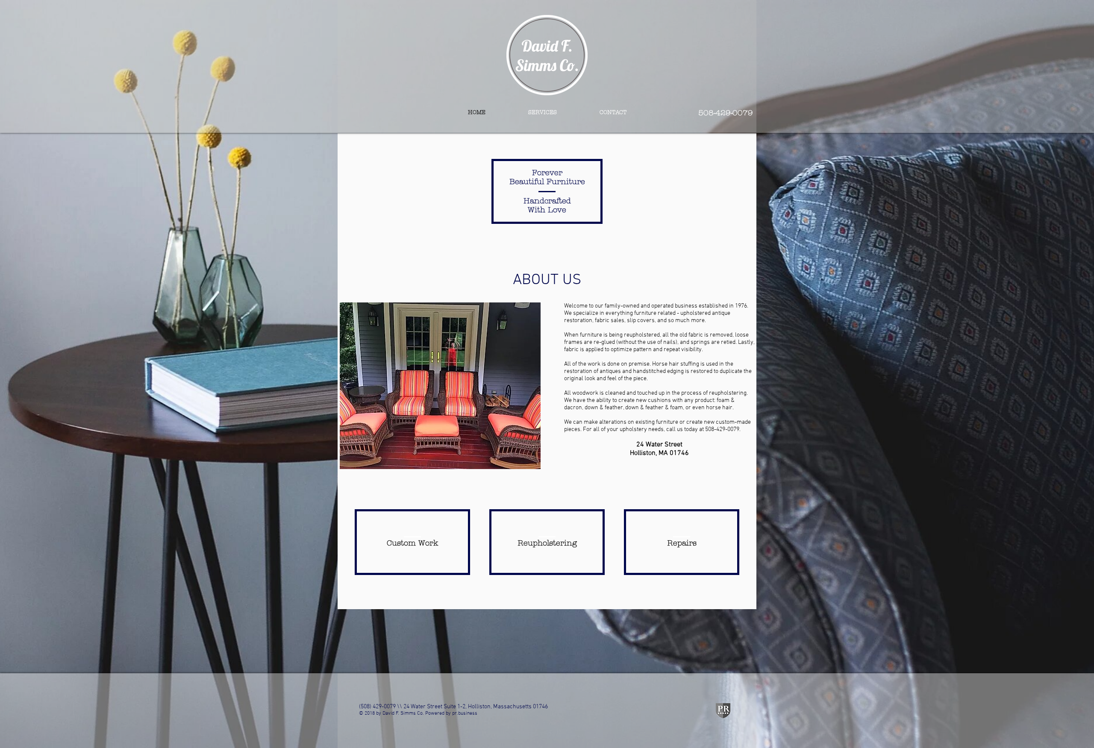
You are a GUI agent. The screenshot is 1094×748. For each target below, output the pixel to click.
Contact (613, 112)
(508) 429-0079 (377, 706)
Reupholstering (547, 543)
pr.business (464, 713)
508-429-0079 (725, 113)
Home (476, 112)
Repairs (682, 543)
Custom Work (412, 543)
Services (542, 112)
